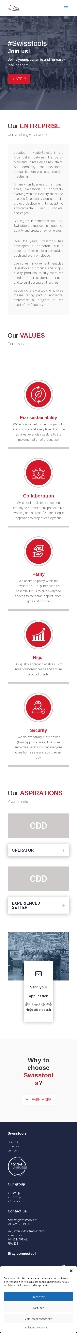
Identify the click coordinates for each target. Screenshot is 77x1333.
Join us (12, 1150)
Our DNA (13, 1142)
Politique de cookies (36, 1327)
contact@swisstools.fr (22, 1220)
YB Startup (14, 1197)
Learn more (40, 1099)
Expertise (13, 1146)
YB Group (14, 1193)
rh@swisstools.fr (39, 1010)
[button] (71, 1271)
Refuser (38, 1308)
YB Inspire (14, 1201)
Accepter (38, 1297)
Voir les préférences (38, 1319)
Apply (21, 79)
